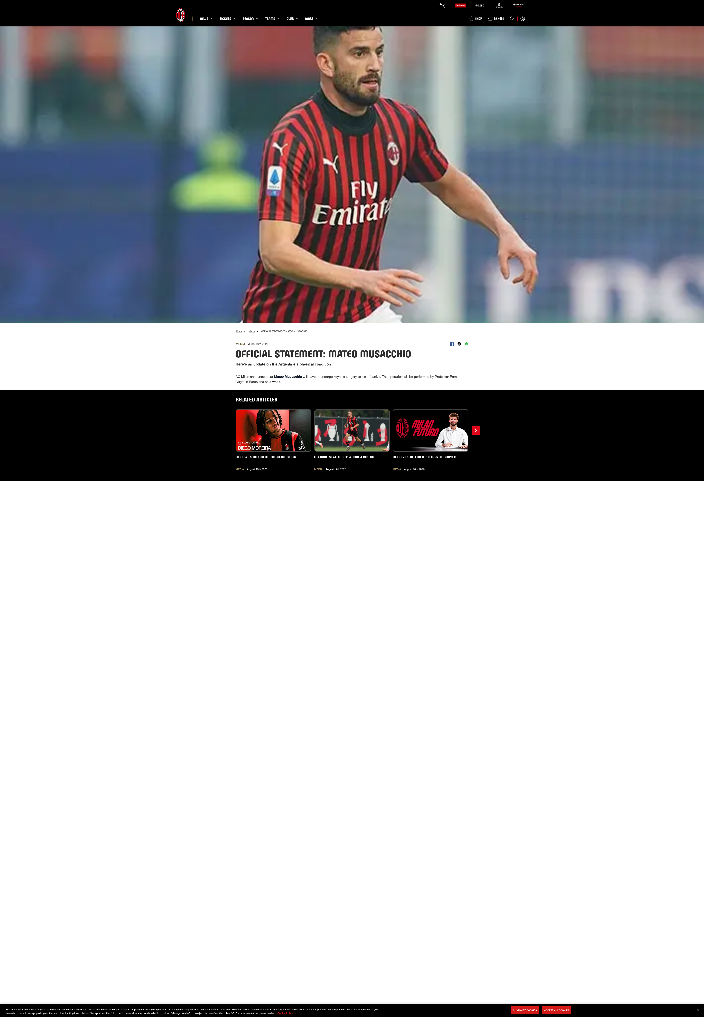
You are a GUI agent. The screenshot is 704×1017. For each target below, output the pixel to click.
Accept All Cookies (556, 1010)
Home (239, 331)
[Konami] (519, 5)
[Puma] (440, 5)
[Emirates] (460, 5)
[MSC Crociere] (479, 5)
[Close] (698, 1010)
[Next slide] (476, 430)
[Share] (452, 344)
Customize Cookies (525, 1010)
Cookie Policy (285, 1012)
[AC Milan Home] (180, 15)
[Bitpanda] (499, 5)
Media (252, 331)
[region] (352, 1010)
